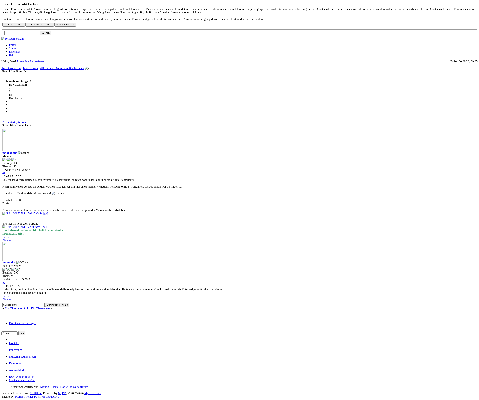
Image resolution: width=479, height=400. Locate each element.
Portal (12, 45)
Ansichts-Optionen (14, 122)
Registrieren (37, 61)
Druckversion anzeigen (22, 323)
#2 (3, 282)
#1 (3, 173)
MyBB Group (92, 393)
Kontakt (14, 343)
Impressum (15, 349)
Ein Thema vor (40, 308)
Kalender (14, 51)
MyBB (62, 393)
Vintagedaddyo (50, 396)
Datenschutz (16, 363)
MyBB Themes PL (26, 396)
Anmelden (22, 61)
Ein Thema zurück (17, 308)
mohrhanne (9, 153)
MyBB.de (36, 393)
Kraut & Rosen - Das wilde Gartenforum (64, 386)
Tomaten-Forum (11, 68)
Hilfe (12, 55)
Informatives (30, 68)
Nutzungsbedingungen (22, 356)
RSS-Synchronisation (21, 376)
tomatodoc (9, 262)
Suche (12, 48)
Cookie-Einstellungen (22, 380)
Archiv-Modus (17, 370)
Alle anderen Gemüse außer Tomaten (62, 68)
